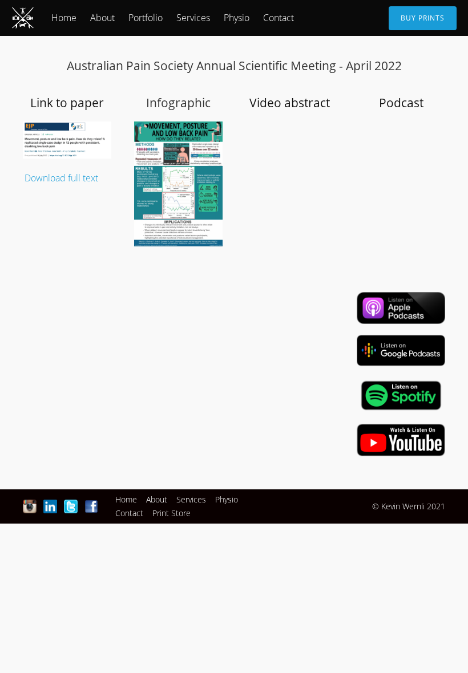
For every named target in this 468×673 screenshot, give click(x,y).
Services (193, 17)
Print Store (171, 513)
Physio (236, 17)
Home (63, 17)
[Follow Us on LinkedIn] (50, 506)
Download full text (61, 178)
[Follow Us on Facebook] (91, 506)
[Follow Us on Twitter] (71, 506)
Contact (278, 17)
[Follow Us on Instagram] (30, 506)
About (102, 17)
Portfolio (145, 17)
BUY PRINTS (423, 18)
